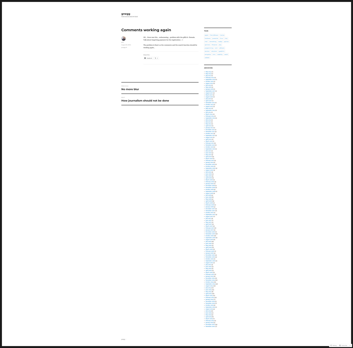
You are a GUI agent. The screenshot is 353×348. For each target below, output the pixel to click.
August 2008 (209, 193)
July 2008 (208, 195)
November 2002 (210, 326)
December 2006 (210, 232)
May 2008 (208, 199)
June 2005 (208, 266)
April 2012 (208, 126)
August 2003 (209, 309)
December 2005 (210, 255)
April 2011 (208, 139)
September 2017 (210, 91)
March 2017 (209, 95)
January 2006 (209, 253)
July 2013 (208, 120)
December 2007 (210, 209)
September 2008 (210, 191)
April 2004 (209, 293)
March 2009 (209, 180)
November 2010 (210, 145)
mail (206, 41)
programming (209, 48)
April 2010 (208, 156)
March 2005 (209, 272)
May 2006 (208, 245)
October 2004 (209, 282)
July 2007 (208, 218)
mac (226, 38)
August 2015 (209, 106)
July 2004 (208, 288)
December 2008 (210, 185)
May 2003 (208, 315)
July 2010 (208, 151)
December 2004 (210, 278)
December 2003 (210, 301)
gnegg (125, 13)
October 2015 (209, 104)
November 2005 (210, 257)
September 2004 (210, 284)
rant (216, 48)
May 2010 (208, 155)
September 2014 (210, 110)
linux (221, 38)
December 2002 (210, 324)
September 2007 (210, 214)
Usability (219, 54)
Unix (214, 54)
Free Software (214, 35)
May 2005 (208, 268)
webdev (207, 57)
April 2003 (209, 317)
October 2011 (209, 133)
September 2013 (210, 118)
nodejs (220, 41)
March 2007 (209, 226)
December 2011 (210, 129)
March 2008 (209, 203)
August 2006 (209, 239)
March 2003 (209, 319)
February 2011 (210, 143)
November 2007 (210, 210)
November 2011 (210, 131)
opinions (207, 44)
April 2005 (209, 270)
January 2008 (209, 207)
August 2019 (209, 83)
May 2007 (208, 222)
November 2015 (210, 102)
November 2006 (210, 234)
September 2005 (210, 261)
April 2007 (209, 224)
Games (222, 35)
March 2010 (209, 158)
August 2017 (209, 93)
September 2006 (210, 237)
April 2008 (209, 201)
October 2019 (209, 81)
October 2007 (209, 212)
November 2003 (210, 303)
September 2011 (210, 135)
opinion (226, 41)
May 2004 (208, 292)
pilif (122, 42)
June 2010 (208, 153)
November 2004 (210, 280)
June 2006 (209, 243)
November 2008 (210, 187)
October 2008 (209, 189)
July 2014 (208, 112)
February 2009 (210, 182)
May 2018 (208, 87)
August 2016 (209, 97)
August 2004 (209, 286)
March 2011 (209, 141)
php (220, 44)
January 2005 (209, 276)
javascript (215, 38)
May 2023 (208, 74)
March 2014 (209, 114)
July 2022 (208, 75)
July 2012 (208, 122)
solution (207, 51)
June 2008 (208, 197)
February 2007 (210, 228)
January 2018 (209, 89)
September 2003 (210, 307)
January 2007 (209, 230)
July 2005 (208, 265)
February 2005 (210, 274)
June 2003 (208, 313)
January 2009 (209, 183)
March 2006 (209, 249)
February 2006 (210, 251)
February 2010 (210, 160)
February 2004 (210, 297)
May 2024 (208, 72)
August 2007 (209, 216)
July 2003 (208, 311)
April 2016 (209, 101)
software (221, 48)
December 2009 (210, 164)
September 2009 (210, 168)
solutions (214, 51)
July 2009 (208, 172)
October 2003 (209, 305)
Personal (214, 44)
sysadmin (221, 51)
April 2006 (209, 247)
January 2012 (209, 128)
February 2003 (210, 320)
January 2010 (209, 162)
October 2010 (209, 147)
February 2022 (210, 77)
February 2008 (210, 205)
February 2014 (210, 116)
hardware (208, 38)
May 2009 (208, 176)
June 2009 (209, 174)
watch (226, 54)
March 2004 (209, 295)
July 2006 (208, 241)
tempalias (208, 54)
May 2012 (208, 124)
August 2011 (209, 137)
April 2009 (209, 178)
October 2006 (209, 236)
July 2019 (208, 85)
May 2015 (208, 108)
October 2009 (209, 166)
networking (212, 41)
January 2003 (209, 322)
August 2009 (209, 170)
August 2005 (209, 263)
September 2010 (210, 149)
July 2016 (208, 99)
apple (206, 35)
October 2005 (209, 259)
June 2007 (208, 220)
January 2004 (209, 299)
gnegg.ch (124, 47)
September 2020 (210, 79)
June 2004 (208, 290)
